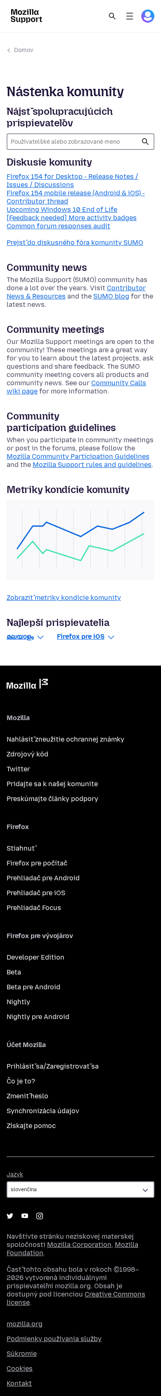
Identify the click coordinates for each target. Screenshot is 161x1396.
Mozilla (27, 685)
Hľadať (145, 141)
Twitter (18, 769)
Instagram (39, 1216)
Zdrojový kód (27, 754)
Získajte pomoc (31, 1126)
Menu (129, 16)
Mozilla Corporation (79, 1245)
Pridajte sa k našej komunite (52, 784)
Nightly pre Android (38, 1017)
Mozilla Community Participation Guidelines (78, 456)
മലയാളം (20, 636)
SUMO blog (111, 296)
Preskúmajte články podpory (52, 799)
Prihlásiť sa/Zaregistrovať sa (53, 1066)
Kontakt (19, 1383)
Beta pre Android (33, 987)
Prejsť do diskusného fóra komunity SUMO (75, 242)
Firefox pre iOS (80, 636)
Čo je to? (21, 1081)
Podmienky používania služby (54, 1339)
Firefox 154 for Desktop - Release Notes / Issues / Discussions (72, 181)
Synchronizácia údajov (43, 1111)
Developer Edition (35, 957)
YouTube (24, 1216)
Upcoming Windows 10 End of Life (62, 209)
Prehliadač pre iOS (36, 893)
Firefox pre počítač (37, 863)
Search (112, 16)
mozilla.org (25, 1324)
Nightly (18, 1002)
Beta (14, 972)
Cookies (20, 1368)
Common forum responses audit (58, 226)
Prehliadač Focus (34, 908)
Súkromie (22, 1354)
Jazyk (15, 1174)
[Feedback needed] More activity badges (72, 218)
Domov (23, 50)
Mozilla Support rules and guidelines (92, 465)
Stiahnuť (21, 848)
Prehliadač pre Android (43, 878)
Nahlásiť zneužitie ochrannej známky (65, 739)
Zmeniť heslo (27, 1096)
